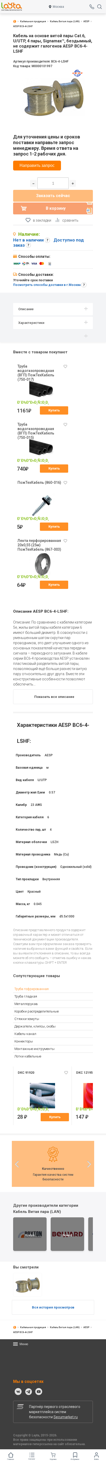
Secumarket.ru (66, 1417)
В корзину (56, 208)
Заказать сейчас (53, 195)
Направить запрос (37, 165)
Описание (26, 309)
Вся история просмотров (53, 1307)
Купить (54, 410)
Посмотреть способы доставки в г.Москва (47, 285)
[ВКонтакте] (18, 1392)
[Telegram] (28, 1392)
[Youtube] (39, 1392)
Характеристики (31, 323)
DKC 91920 (26, 1072)
